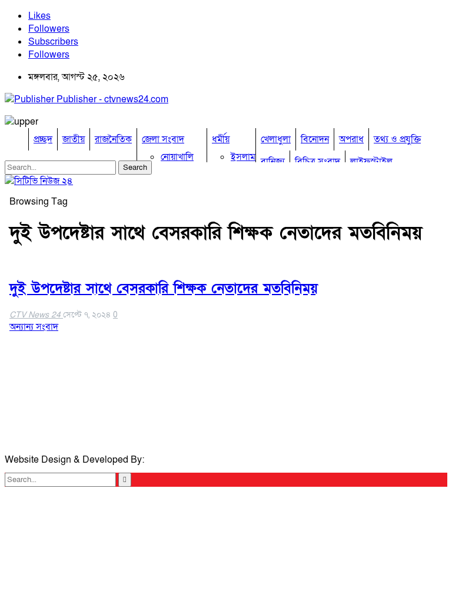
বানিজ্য (273, 161)
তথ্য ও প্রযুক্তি (397, 139)
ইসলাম (243, 156)
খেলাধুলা (276, 139)
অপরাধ (351, 139)
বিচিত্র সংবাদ (317, 161)
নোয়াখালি (177, 156)
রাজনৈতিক (113, 139)
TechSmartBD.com (186, 459)
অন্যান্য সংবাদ (33, 326)
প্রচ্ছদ (43, 139)
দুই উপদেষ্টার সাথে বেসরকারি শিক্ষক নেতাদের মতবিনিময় (163, 288)
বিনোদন (315, 139)
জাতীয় (73, 139)
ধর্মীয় (221, 139)
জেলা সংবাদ (163, 139)
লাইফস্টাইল (371, 161)
